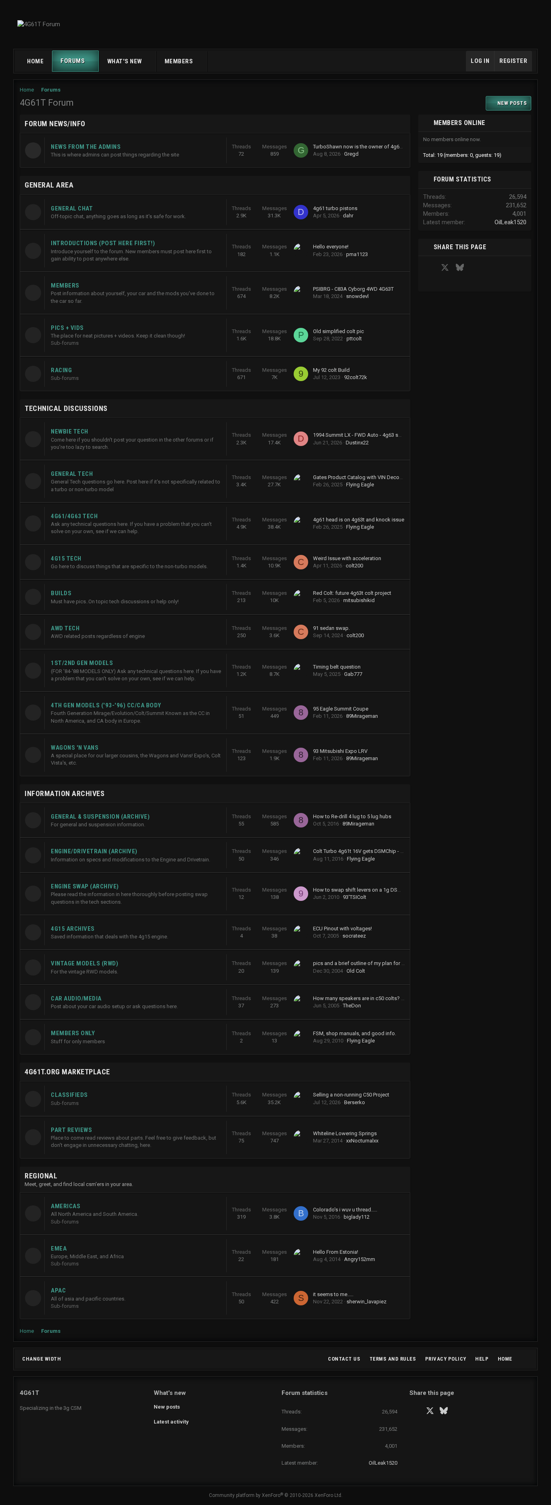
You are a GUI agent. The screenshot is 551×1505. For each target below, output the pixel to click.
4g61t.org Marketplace (67, 1071)
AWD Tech (65, 628)
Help (481, 1359)
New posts (167, 1407)
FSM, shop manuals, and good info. (354, 1033)
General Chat (72, 208)
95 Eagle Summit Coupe (340, 709)
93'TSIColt (354, 897)
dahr (348, 216)
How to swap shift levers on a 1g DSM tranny (365, 890)
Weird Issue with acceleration (347, 558)
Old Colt (355, 971)
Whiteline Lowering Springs (345, 1133)
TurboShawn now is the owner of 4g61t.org (363, 147)
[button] (92, 61)
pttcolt (354, 339)
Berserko (354, 1102)
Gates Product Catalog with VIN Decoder (360, 477)
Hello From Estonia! (335, 1252)
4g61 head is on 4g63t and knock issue (358, 520)
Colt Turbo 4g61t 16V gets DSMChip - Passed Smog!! (374, 851)
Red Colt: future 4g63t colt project (352, 593)
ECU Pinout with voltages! (342, 929)
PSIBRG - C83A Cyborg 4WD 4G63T (353, 289)
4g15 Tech (66, 558)
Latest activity (171, 1422)
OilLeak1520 (510, 222)
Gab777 (353, 674)
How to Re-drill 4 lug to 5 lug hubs (352, 816)
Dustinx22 (357, 443)
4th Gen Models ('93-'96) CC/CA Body (106, 705)
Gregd (351, 154)
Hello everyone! (331, 247)
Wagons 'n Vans (74, 747)
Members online (459, 123)
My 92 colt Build (331, 370)
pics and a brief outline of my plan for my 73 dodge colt (377, 963)
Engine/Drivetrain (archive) (94, 851)
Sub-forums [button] (65, 343)
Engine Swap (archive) (85, 886)
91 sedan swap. (331, 628)
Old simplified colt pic (338, 331)
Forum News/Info (55, 123)
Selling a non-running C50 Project (351, 1095)
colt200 (354, 566)
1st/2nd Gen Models (82, 663)
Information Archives (64, 793)
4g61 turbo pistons (335, 208)
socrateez (354, 936)
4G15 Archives (73, 928)
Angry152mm (359, 1259)
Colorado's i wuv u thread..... (345, 1210)
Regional (41, 1175)
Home (35, 61)
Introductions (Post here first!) (103, 243)
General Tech (72, 473)
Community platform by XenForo (275, 1495)
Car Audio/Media (76, 998)
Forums (73, 61)
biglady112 (356, 1217)
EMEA (59, 1248)
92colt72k (355, 377)
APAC (58, 1290)
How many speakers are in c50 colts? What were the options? (384, 998)
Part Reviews (71, 1130)
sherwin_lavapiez (366, 1302)
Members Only (73, 1033)
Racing (61, 370)
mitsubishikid (359, 600)
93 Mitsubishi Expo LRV (340, 751)
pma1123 (357, 254)
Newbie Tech (69, 431)
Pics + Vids (67, 327)
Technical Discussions (66, 408)
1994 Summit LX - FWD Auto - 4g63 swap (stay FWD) (374, 435)
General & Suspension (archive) (100, 816)
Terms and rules (392, 1359)
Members (179, 61)
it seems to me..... (333, 1294)
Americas (65, 1206)
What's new (124, 61)
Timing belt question (337, 667)
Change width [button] (41, 1359)
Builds (61, 593)
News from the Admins (86, 146)
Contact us (344, 1359)
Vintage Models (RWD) (84, 963)
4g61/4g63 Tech (74, 516)
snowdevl (357, 296)
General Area (49, 185)
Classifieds (69, 1095)
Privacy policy (445, 1359)
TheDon (352, 1006)
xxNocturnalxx (362, 1141)
